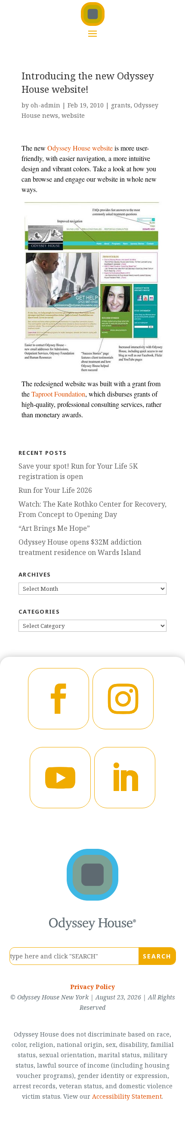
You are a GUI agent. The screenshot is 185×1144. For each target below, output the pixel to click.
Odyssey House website (80, 147)
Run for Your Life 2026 (55, 490)
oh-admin (45, 105)
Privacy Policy (92, 987)
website (73, 115)
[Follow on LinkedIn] (124, 777)
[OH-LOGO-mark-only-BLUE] (92, 898)
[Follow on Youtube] (60, 777)
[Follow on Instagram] (123, 698)
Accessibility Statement (127, 1096)
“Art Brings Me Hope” (54, 528)
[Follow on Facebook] (58, 698)
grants (120, 105)
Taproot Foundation (58, 393)
